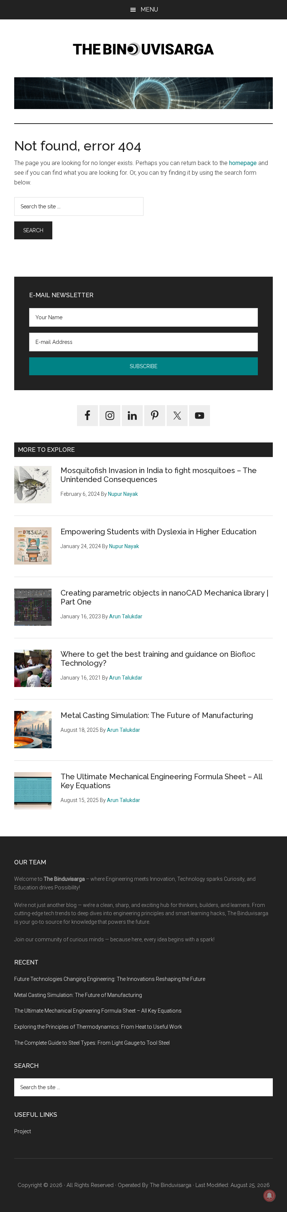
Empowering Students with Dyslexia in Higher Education (158, 531)
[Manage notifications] (269, 1196)
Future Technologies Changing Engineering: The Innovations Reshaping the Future (109, 979)
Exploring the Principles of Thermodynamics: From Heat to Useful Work (98, 1027)
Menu (149, 9)
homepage (243, 163)
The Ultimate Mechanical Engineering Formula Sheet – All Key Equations (98, 1011)
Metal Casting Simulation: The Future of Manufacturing (157, 715)
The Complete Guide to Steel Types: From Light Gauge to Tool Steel (92, 1043)
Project (22, 1131)
